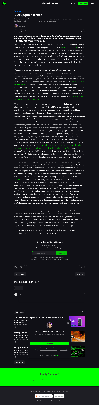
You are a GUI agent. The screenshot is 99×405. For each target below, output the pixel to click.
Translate (18, 11)
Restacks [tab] (27, 288)
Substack (40, 401)
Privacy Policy (64, 350)
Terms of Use (59, 348)
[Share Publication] (75, 3)
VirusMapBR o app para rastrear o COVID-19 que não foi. (39, 317)
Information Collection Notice (48, 350)
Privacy (49, 391)
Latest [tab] (22, 312)
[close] (68, 323)
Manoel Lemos (23, 25)
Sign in (93, 3)
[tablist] (22, 288)
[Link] (11, 38)
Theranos (18, 179)
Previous (22, 274)
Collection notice (62, 391)
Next (78, 274)
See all (18, 362)
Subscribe (83, 3)
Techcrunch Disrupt (69, 47)
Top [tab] (16, 312)
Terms (54, 391)
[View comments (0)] (21, 31)
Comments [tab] (18, 288)
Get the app (59, 396)
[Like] (16, 31)
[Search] (71, 3)
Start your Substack (44, 396)
